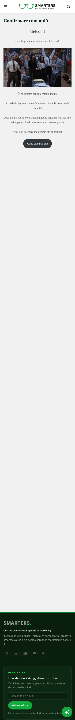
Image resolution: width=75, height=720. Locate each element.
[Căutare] (68, 6)
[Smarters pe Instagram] (16, 653)
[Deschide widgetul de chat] (67, 712)
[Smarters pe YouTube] (34, 653)
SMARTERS (17, 623)
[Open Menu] (5, 6)
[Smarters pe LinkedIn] (25, 653)
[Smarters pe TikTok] (43, 653)
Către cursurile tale (37, 143)
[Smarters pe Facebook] (6, 653)
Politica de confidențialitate (50, 713)
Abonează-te (20, 705)
